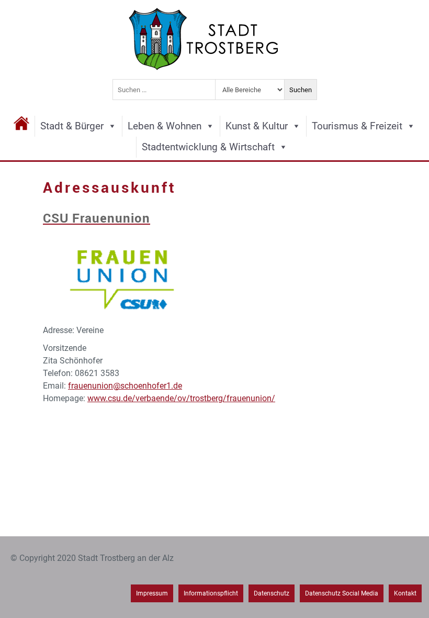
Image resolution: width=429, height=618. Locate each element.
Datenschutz (271, 593)
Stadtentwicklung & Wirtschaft (208, 147)
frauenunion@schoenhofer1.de (125, 386)
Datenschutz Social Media (341, 593)
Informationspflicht (211, 593)
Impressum (152, 593)
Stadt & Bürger (72, 126)
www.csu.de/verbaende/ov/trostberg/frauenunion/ (181, 398)
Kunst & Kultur (256, 126)
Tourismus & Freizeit (357, 126)
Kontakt (405, 593)
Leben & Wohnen (164, 126)
